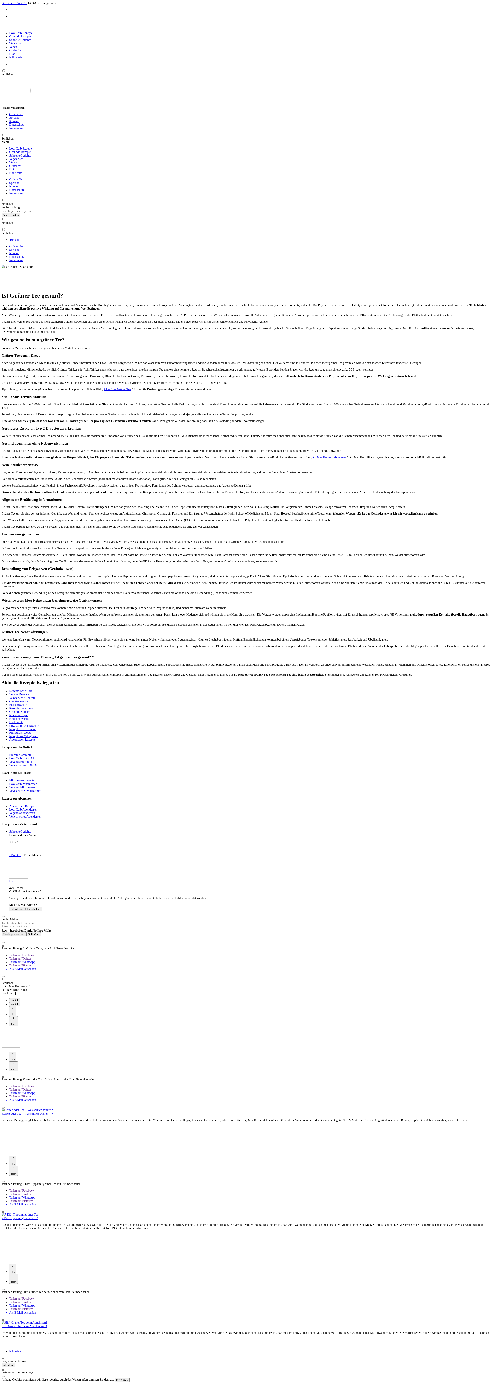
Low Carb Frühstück (22, 758)
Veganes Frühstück (20, 761)
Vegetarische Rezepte (22, 697)
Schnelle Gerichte (20, 40)
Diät (12, 53)
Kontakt (14, 121)
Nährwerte (15, 57)
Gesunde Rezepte (20, 36)
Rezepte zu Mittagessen (23, 736)
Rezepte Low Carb (20, 690)
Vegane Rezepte (19, 694)
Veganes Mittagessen (22, 787)
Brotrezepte (16, 722)
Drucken (15, 855)
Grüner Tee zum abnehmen (329, 457)
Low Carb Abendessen (23, 809)
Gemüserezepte (18, 701)
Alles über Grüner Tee (117, 389)
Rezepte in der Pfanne (22, 729)
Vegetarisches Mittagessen (25, 790)
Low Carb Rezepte (20, 33)
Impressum (16, 128)
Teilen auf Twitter (20, 958)
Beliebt (14, 239)
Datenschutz (16, 124)
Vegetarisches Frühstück (24, 765)
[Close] (3, 1370)
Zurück (15, 1000)
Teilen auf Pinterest (21, 965)
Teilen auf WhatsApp (22, 962)
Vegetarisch (16, 43)
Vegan (13, 46)
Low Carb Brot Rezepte (24, 725)
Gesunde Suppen (19, 711)
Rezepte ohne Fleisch (22, 708)
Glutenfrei (15, 50)
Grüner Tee (16, 114)
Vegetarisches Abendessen (25, 816)
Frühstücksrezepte (20, 732)
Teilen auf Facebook (21, 955)
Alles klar (8, 1365)
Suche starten (11, 215)
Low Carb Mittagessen (23, 783)
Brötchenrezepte (19, 718)
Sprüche (14, 117)
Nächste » (15, 1351)
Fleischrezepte (18, 704)
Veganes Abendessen (22, 813)
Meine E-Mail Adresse (23, 904)
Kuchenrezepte (18, 715)
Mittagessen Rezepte (21, 780)
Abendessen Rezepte (22, 739)
